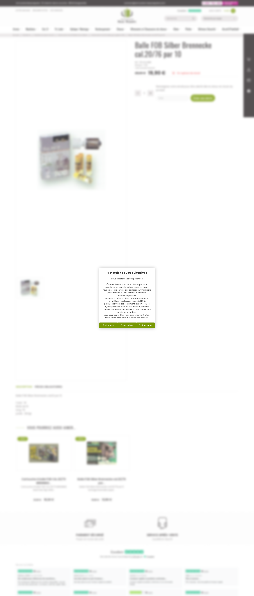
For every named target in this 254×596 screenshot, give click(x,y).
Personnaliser (127, 325)
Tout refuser (108, 325)
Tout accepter (145, 325)
